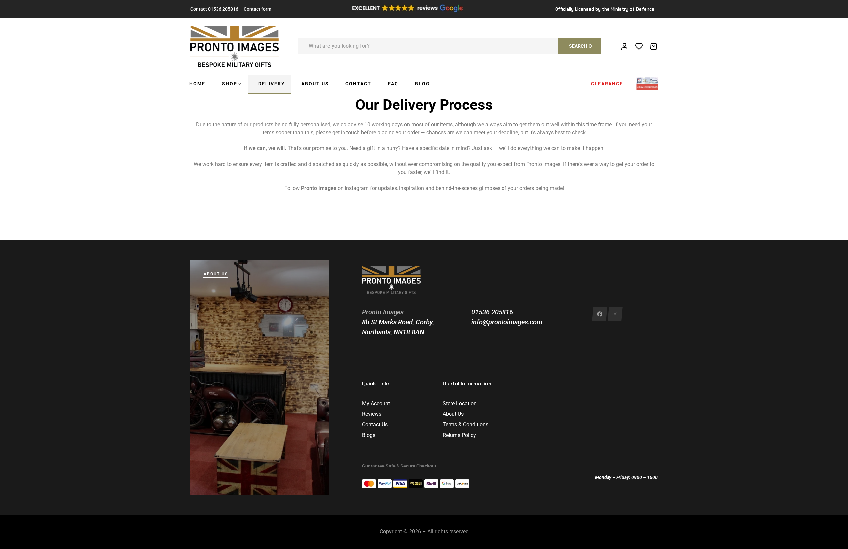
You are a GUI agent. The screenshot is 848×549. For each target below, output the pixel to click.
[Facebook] (599, 314)
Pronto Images (383, 312)
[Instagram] (615, 314)
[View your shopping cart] (654, 46)
